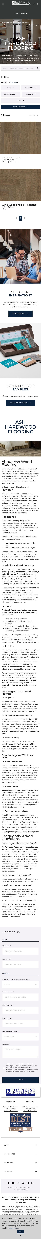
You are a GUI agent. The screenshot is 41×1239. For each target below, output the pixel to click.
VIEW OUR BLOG (18, 314)
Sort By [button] (32, 115)
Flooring (16, 22)
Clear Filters (14, 83)
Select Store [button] (19, 13)
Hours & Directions (11, 1111)
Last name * (6, 959)
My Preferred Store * (9, 1031)
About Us (8, 1172)
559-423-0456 (11, 1109)
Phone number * (8, 992)
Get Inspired (9, 1154)
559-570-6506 (30, 1109)
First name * (6, 946)
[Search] (38, 68)
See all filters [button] (19, 107)
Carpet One (5, 22)
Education (9, 1163)
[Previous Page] (16, 218)
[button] (30, 4)
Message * (6, 1044)
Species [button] (29, 94)
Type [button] (9, 88)
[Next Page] (25, 218)
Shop (6, 1145)
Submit (20, 1080)
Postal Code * (7, 1018)
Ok (20, 1232)
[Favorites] (34, 4)
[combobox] (18, 68)
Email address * (7, 1005)
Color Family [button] (9, 94)
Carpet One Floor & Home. (23, 1187)
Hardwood (25, 22)
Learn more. (14, 1228)
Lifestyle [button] (29, 88)
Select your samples (18, 403)
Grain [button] (19, 100)
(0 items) (37, 4)
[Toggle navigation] (3, 4)
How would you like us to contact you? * (16, 979)
